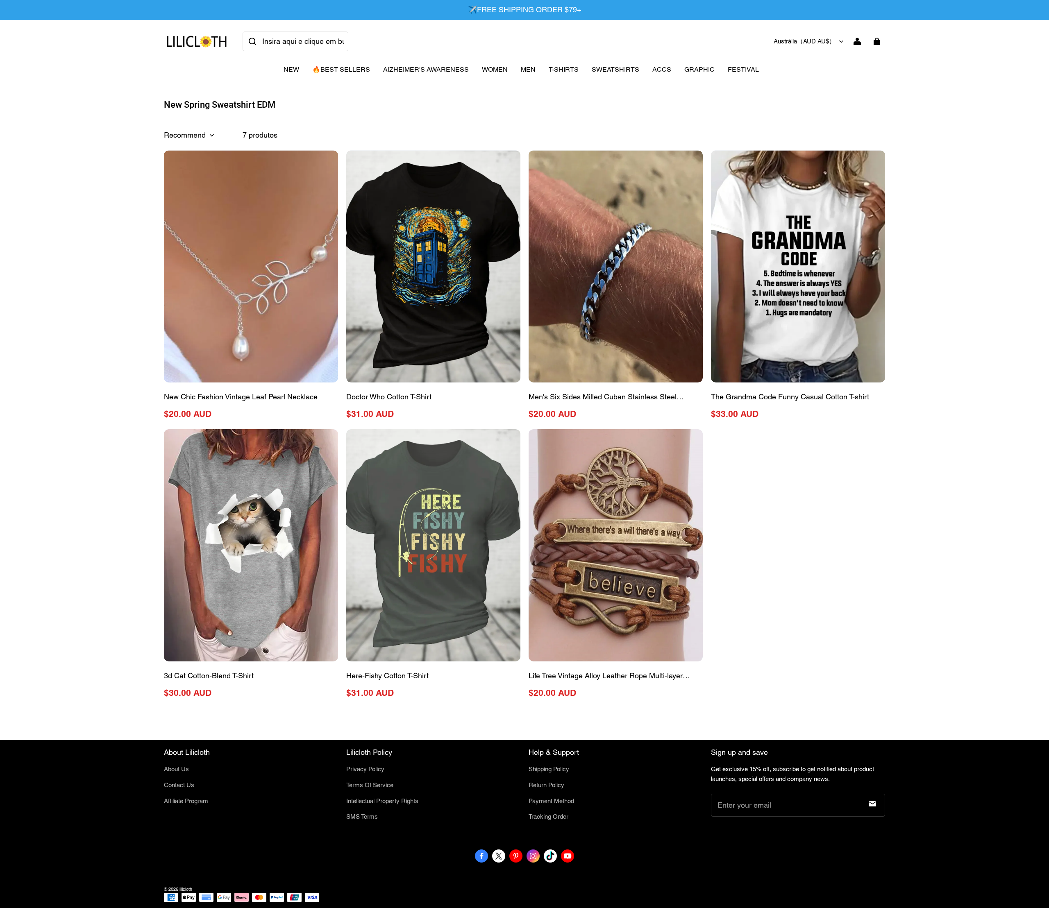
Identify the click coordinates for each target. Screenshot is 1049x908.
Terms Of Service (369, 784)
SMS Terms (362, 816)
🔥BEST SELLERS (341, 69)
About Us (176, 768)
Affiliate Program (186, 800)
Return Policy (546, 784)
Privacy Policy (365, 768)
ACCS (661, 69)
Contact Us (179, 784)
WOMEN (495, 69)
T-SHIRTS (564, 69)
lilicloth (185, 889)
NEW (291, 69)
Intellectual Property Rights (382, 800)
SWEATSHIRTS (615, 69)
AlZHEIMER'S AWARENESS (426, 69)
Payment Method (551, 800)
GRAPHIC (699, 69)
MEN (528, 69)
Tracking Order (548, 816)
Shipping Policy (549, 768)
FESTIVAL (743, 69)
